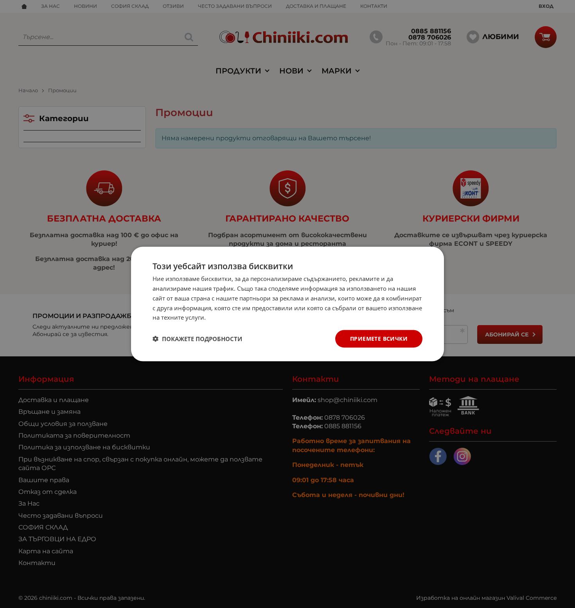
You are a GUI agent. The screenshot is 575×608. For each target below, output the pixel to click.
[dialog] (287, 304)
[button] (197, 338)
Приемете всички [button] (379, 338)
